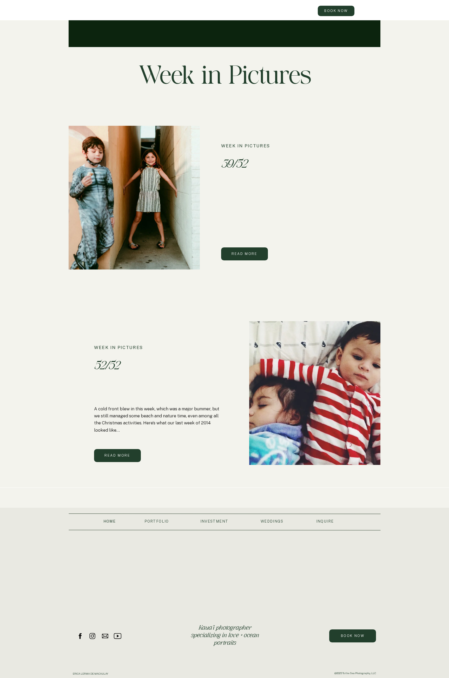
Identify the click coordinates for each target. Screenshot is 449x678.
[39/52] (134, 197)
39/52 (234, 163)
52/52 (106, 365)
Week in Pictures (245, 145)
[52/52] (314, 393)
